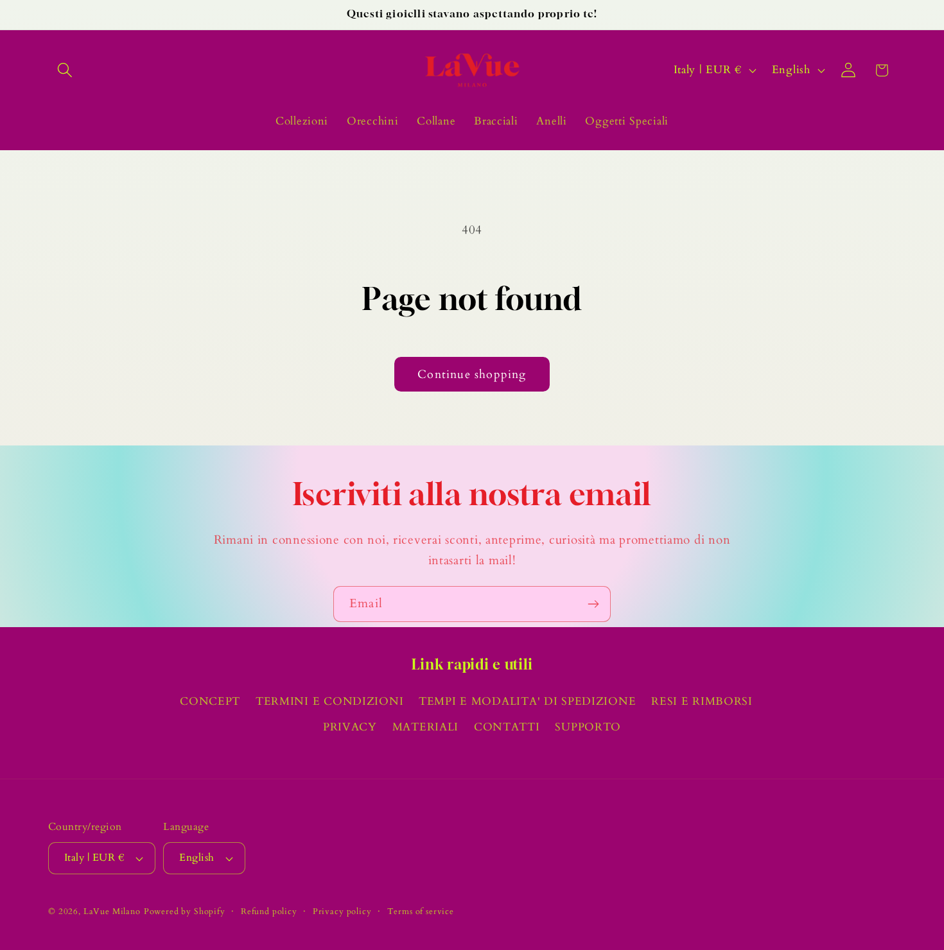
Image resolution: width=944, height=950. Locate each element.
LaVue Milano (112, 911)
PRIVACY (350, 727)
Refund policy (269, 911)
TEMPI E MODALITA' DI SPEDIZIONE (527, 701)
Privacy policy (342, 911)
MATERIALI (425, 727)
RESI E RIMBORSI (702, 701)
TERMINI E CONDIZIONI (329, 701)
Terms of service (420, 911)
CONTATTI (507, 727)
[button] (65, 70)
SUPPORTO (588, 727)
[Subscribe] (593, 604)
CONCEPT (210, 701)
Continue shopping (471, 375)
